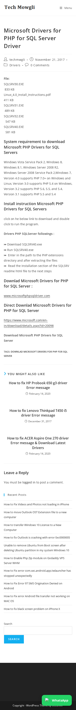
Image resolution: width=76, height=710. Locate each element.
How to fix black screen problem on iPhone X (32, 609)
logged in (28, 482)
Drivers (15, 65)
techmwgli (17, 60)
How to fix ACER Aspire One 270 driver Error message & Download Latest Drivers (38, 443)
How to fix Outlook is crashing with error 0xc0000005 (37, 537)
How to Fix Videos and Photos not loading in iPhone (36, 504)
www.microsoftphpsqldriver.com (27, 296)
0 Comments (40, 65)
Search (8, 624)
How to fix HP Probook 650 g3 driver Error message (38, 385)
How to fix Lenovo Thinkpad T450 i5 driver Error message (38, 413)
